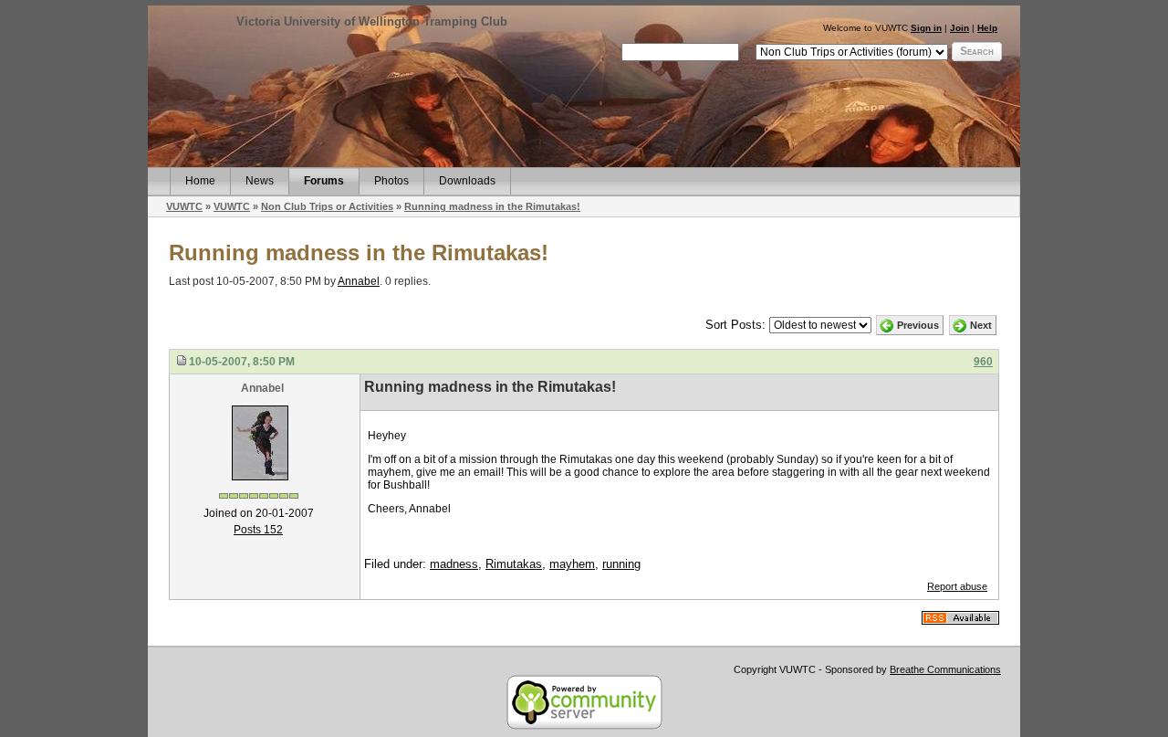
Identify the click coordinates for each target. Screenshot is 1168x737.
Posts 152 (258, 529)
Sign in (926, 28)
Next (981, 325)
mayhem (572, 564)
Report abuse (957, 586)
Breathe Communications (945, 669)
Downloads (467, 180)
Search (977, 51)
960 (983, 361)
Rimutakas (513, 564)
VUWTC (184, 206)
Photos (391, 180)
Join (959, 28)
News (259, 180)
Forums (324, 180)
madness (454, 564)
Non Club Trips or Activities (327, 206)
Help (987, 28)
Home (200, 180)
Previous (918, 325)
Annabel (359, 281)
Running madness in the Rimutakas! (492, 206)
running (621, 564)
